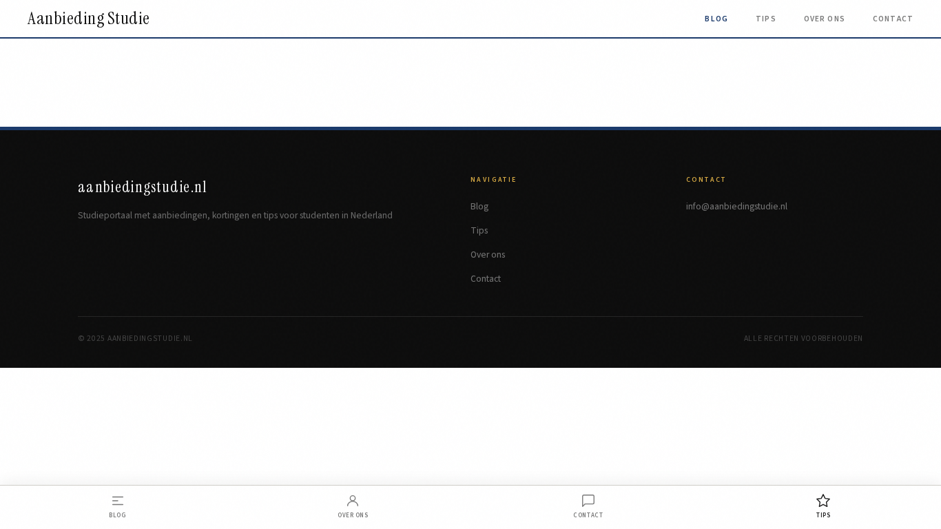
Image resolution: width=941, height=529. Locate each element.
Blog (716, 19)
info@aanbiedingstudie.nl (736, 206)
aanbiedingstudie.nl (142, 187)
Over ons (824, 19)
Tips (766, 19)
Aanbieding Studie (89, 19)
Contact (893, 19)
